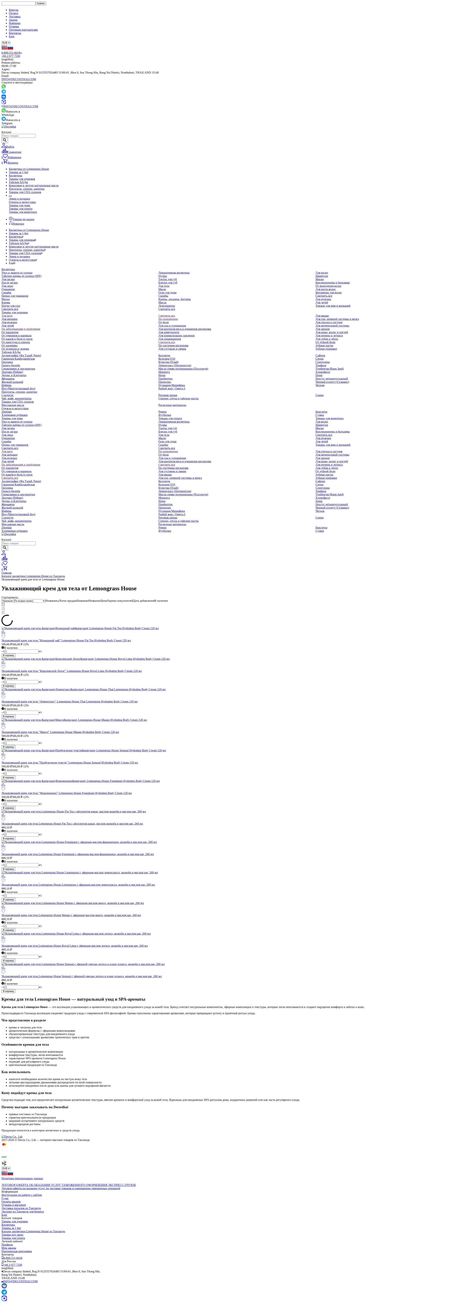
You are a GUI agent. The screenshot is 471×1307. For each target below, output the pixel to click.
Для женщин (9, 319)
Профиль (7, 1244)
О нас (5, 1198)
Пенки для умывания (14, 295)
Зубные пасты (324, 345)
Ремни (162, 411)
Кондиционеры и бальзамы (333, 282)
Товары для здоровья (22, 178)
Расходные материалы (172, 405)
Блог (12, 36)
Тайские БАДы (18, 182)
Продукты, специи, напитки (27, 188)
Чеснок (320, 385)
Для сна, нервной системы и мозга (337, 319)
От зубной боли (325, 342)
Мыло (162, 289)
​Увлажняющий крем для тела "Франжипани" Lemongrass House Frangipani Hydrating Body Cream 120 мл (66, 793)
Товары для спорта (20, 208)
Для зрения (323, 328)
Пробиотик (165, 378)
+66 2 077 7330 (10, 56)
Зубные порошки (326, 348)
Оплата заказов (11, 1201)
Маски (5, 299)
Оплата (13, 13)
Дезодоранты (166, 305)
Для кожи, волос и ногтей (332, 332)
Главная (6, 572)
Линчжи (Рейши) (12, 372)
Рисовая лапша (167, 395)
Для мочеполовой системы (332, 325)
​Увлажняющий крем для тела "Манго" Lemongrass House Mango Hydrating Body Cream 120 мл (60, 732)
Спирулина (323, 362)
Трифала (321, 365)
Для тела (163, 285)
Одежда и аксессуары (22, 202)
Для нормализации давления (176, 335)
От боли (163, 322)
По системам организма (173, 345)
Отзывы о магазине (13, 1204)
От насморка (9, 345)
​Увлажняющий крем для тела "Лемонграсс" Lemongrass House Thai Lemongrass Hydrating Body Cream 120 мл (69, 701)
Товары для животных (23, 212)
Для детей (322, 302)
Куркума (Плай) (168, 362)
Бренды (13, 9)
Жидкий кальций (12, 381)
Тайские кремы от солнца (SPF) (21, 276)
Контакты (15, 33)
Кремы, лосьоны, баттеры (174, 299)
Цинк (319, 375)
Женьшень (8, 378)
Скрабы (6, 292)
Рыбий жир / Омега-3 (171, 388)
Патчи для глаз (10, 305)
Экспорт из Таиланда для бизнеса (22, 1211)
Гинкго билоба (10, 365)
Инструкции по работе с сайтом (21, 1194)
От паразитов (9, 332)
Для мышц (322, 315)
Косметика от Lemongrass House (29, 168)
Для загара (8, 279)
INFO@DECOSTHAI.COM (18, 79)
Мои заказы (8, 1247)
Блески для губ (167, 282)
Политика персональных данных (22, 1178)
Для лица (7, 285)
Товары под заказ (12, 1234)
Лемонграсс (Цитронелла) (174, 365)
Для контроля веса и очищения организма (184, 328)
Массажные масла (12, 405)
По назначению (168, 319)
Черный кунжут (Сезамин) (332, 381)
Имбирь (6, 385)
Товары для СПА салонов (25, 192)
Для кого (7, 315)
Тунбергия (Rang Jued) (330, 368)
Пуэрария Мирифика (171, 385)
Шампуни (322, 276)
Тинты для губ (167, 279)
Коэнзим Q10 (166, 358)
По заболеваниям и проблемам (20, 328)
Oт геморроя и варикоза (16, 335)
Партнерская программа (16, 1251)
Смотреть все (9, 309)
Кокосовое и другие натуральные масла (34, 185)
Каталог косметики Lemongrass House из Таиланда (33, 576)
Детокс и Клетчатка (13, 375)
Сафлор (320, 355)
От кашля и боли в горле (17, 338)
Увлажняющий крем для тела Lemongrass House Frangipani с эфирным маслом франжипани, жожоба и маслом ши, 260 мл (77, 854)
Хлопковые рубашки (14, 415)
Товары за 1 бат (18, 172)
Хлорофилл (323, 372)
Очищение (8, 289)
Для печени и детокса (329, 335)
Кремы (5, 302)
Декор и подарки (19, 198)
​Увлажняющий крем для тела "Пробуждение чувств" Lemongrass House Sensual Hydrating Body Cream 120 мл (69, 762)
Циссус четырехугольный (332, 378)
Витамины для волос (329, 292)
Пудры (162, 276)
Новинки (14, 23)
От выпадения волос (328, 285)
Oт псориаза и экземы (15, 348)
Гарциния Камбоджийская (18, 358)
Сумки (320, 415)
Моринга (164, 372)
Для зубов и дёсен (327, 338)
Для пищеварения (169, 338)
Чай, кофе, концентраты (16, 398)
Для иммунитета (168, 332)
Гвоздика (7, 362)
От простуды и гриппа (15, 342)
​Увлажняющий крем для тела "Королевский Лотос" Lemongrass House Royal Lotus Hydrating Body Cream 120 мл (71, 671)
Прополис (164, 381)
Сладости (7, 395)
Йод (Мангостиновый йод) (18, 388)
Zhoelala (6, 411)
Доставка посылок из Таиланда (21, 1208)
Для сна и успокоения (172, 325)
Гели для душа (167, 292)
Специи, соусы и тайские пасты (178, 398)
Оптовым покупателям (23, 29)
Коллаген (164, 355)
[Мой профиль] (3, 554)
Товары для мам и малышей (333, 305)
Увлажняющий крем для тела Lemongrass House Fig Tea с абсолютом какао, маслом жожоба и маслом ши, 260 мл (72, 823)
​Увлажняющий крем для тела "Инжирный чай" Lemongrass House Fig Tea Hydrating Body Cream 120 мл (66, 640)
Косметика (15, 175)
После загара (9, 282)
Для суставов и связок (172, 348)
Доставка (14, 16)
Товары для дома (19, 205)
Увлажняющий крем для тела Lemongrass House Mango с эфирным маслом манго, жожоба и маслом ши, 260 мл (71, 915)
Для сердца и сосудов (329, 322)
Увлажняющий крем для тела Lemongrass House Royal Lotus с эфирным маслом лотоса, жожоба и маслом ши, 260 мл (74, 945)
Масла (162, 302)
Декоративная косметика (174, 272)
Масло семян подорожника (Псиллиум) (183, 368)
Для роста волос (326, 289)
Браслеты (321, 411)
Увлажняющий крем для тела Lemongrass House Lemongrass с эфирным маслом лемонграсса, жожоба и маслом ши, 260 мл (78, 884)
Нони (161, 375)
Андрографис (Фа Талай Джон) (21, 355)
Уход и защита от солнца (16, 272)
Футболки (164, 415)
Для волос (322, 272)
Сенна (319, 358)
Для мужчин (323, 299)
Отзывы (14, 26)
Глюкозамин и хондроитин (18, 368)
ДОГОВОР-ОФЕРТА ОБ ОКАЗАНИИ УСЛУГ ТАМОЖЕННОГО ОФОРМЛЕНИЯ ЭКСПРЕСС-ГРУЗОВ (68, 1185)
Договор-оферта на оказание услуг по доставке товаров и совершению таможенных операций (60, 1188)
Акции (13, 19)
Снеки (320, 395)
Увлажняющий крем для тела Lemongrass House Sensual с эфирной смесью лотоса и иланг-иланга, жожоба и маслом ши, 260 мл (81, 976)
